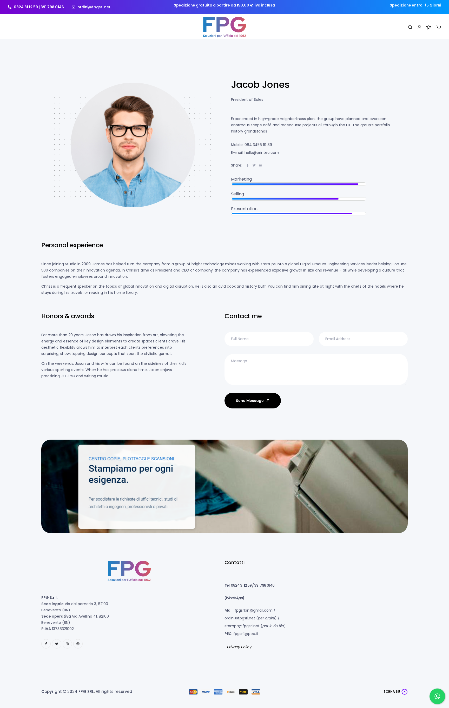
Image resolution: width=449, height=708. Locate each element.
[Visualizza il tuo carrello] (438, 27)
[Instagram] (67, 644)
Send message (250, 400)
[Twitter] (56, 644)
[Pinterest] (78, 644)
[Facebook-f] (46, 644)
